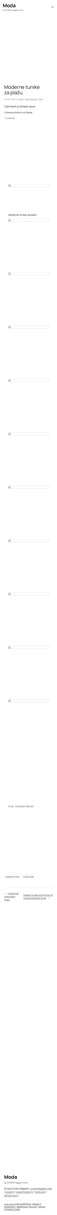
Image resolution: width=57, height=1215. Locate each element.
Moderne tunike (12, 876)
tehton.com (11, 1195)
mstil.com (40, 1192)
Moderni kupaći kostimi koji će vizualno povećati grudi (38, 897)
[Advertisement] (28, 53)
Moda (9, 5)
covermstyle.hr (24, 1192)
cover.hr (9, 1192)
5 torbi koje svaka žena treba (11, 896)
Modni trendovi (31, 99)
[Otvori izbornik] (52, 7)
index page (9, 1204)
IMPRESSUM (22, 1207)
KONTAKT (33, 1207)
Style (41, 99)
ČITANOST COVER (12, 1209)
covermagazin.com (41, 1188)
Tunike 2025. (28, 876)
